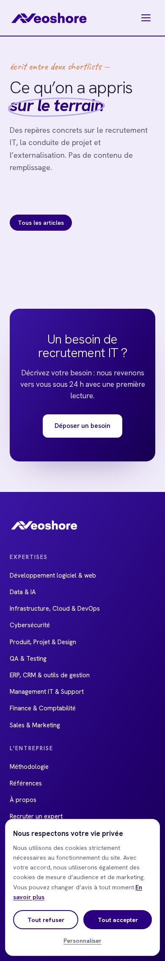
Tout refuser (46, 920)
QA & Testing (28, 658)
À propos (23, 800)
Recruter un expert (36, 816)
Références (26, 783)
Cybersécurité (30, 625)
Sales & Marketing (35, 725)
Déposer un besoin (82, 425)
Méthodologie (29, 767)
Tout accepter (118, 920)
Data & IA (23, 592)
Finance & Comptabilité (43, 708)
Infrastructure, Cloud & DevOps (55, 608)
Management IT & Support (47, 691)
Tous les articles (41, 222)
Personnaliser (82, 940)
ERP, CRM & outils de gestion (50, 675)
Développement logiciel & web (53, 575)
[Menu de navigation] (146, 17)
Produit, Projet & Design (43, 642)
